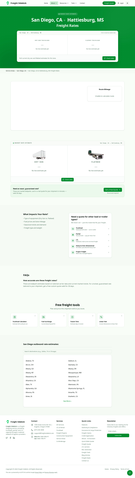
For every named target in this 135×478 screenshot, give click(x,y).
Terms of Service (49, 472)
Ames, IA (29, 396)
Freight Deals (86, 458)
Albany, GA (30, 369)
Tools (73, 3)
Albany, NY (30, 373)
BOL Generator (87, 450)
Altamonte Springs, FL (76, 388)
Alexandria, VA (31, 377)
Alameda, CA (73, 365)
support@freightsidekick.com (44, 433)
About (53, 3)
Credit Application (88, 436)
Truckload (59, 430)
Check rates (110, 58)
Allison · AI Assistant (88, 438)
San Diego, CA (21, 71)
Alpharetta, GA (31, 388)
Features (84, 425)
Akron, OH (30, 365)
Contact (82, 3)
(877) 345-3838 (39, 430)
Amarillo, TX (72, 392)
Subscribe (118, 435)
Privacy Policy (114, 469)
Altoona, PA (30, 392)
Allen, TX (29, 384)
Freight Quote (109, 3)
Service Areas (10, 71)
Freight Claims (86, 433)
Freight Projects (61, 433)
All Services (60, 425)
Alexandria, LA (73, 377)
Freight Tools (86, 452)
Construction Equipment (64, 436)
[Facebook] (10, 438)
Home (46, 3)
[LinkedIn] (14, 438)
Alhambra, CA (31, 380)
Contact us (85, 461)
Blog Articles (86, 455)
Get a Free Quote (111, 190)
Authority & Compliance (89, 427)
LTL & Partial (60, 427)
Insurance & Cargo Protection (91, 430)
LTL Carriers (86, 447)
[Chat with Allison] (130, 473)
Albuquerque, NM (75, 373)
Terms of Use (125, 469)
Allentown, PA (73, 384)
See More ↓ (67, 401)
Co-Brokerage (60, 441)
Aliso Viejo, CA (73, 380)
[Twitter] (7, 438)
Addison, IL (72, 361)
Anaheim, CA (73, 396)
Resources (63, 3)
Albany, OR (72, 369)
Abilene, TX (30, 361)
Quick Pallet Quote (88, 441)
